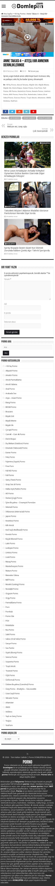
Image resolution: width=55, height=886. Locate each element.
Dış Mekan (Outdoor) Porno (17, 443)
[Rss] (27, 754)
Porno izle (46, 775)
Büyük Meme (44, 85)
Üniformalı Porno (13, 680)
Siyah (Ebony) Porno (14, 652)
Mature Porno (11, 571)
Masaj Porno (11, 562)
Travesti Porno (12, 671)
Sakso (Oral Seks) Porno (16, 639)
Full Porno (10, 475)
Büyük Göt (33, 85)
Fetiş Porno (10, 457)
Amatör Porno (11, 375)
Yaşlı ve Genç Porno (14, 716)
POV (7, 621)
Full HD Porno (11, 471)
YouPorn (14, 101)
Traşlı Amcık (32, 98)
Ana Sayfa (7, 14)
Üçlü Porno (10, 675)
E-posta (7, 313)
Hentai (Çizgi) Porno (14, 498)
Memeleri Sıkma (12, 575)
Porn (8, 607)
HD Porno (13, 91)
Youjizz (8, 721)
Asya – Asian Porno (14, 398)
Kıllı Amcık (10, 525)
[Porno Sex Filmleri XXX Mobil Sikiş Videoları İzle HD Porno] (27, 5)
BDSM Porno (11, 407)
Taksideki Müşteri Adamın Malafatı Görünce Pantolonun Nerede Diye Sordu (26, 212)
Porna (48, 875)
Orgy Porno (10, 598)
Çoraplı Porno (11, 430)
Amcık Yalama (22, 85)
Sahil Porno (10, 634)
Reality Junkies (45, 118)
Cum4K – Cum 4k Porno (15, 434)
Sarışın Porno (11, 643)
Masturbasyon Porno (14, 566)
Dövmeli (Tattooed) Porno (16, 448)
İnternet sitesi (10, 322)
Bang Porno (11, 402)
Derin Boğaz (17, 88)
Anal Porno (10, 389)
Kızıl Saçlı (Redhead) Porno (17, 530)
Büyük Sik (7, 88)
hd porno (19, 782)
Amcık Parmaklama (13, 380)
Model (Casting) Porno (15, 584)
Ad (5, 304)
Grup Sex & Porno (13, 484)
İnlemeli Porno (12, 507)
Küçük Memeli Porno (14, 539)
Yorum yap (34, 71)
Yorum (7, 279)
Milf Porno (13, 94)
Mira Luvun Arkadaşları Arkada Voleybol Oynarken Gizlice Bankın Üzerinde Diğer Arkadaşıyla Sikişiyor (24, 173)
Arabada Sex (11, 393)
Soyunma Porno (12, 662)
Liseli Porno (10, 557)
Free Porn (38, 88)
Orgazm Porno (12, 593)
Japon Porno (11, 516)
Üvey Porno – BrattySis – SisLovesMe (21, 689)
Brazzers (9, 412)
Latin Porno (10, 543)
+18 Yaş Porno (19, 14)
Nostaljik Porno (12, 589)
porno (5, 775)
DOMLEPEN (18, 880)
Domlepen (8, 767)
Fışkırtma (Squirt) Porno (15, 462)
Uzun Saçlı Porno (13, 693)
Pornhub (9, 612)
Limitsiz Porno (11, 552)
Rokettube (32, 94)
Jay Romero (15, 118)
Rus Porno (10, 630)
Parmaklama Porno (14, 602)
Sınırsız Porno (20, 98)
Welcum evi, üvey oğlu (17, 125)
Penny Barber (29, 118)
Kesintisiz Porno (24, 91)
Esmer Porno (28, 88)
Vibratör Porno (12, 698)
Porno (27, 762)
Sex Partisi (10, 648)
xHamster (41, 98)
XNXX (48, 98)
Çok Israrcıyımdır (40, 130)
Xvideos (6, 101)
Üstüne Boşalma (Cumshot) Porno (20, 684)
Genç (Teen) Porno (13, 480)
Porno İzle (23, 94)
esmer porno (37, 786)
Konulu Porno (37, 91)
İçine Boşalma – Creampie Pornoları (20, 502)
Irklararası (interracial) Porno (18, 512)
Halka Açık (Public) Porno (16, 489)
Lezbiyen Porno (12, 548)
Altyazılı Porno (11, 371)
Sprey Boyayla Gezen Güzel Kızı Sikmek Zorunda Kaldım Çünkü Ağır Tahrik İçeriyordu (27, 249)
